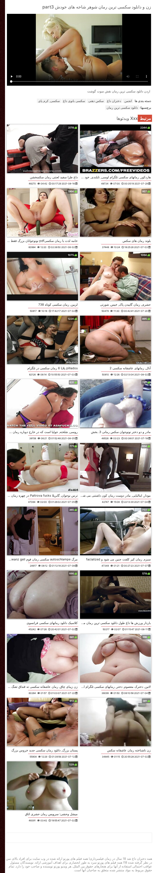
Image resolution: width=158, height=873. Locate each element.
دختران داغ (114, 101)
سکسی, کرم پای (49, 101)
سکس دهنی (96, 101)
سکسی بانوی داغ (74, 101)
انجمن (128, 101)
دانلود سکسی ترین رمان (122, 108)
